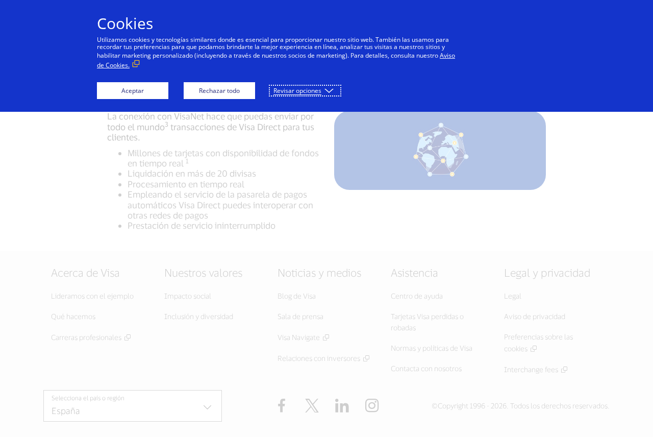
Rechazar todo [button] (219, 90)
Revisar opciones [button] (297, 90)
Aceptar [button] (132, 90)
